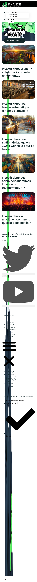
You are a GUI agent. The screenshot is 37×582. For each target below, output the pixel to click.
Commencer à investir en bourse (11, 321)
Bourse (11, 19)
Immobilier (13, 12)
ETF (10, 22)
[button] (9, 354)
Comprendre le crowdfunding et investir (11, 329)
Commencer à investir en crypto (11, 325)
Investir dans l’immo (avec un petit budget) (10, 334)
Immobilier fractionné (13, 16)
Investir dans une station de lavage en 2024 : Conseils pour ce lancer (18, 144)
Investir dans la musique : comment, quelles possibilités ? (16, 219)
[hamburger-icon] (20, 12)
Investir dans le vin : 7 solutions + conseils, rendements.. (17, 72)
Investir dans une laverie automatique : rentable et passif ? (16, 107)
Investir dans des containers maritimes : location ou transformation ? (17, 182)
